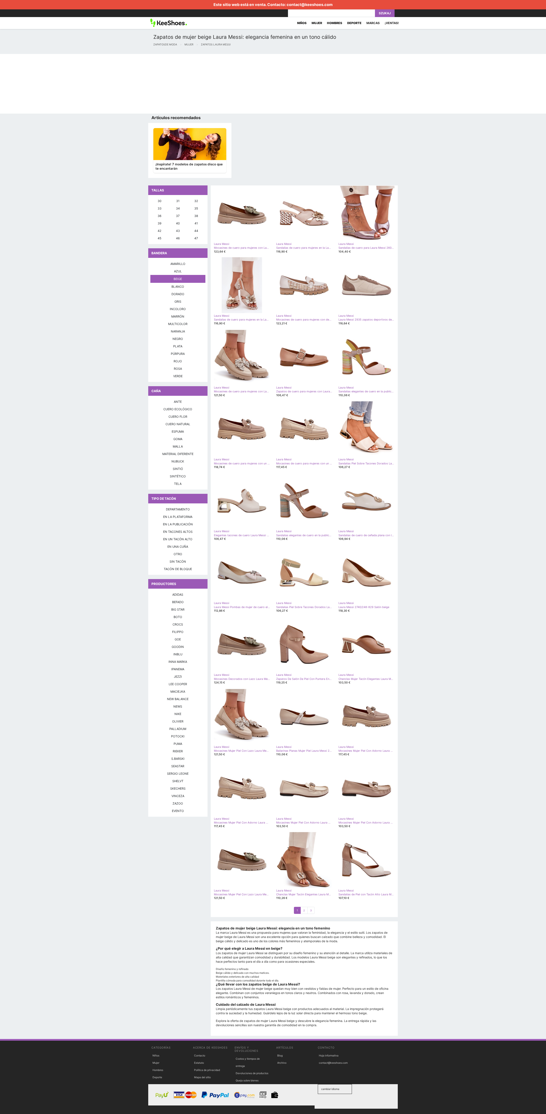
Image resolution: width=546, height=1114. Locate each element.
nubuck (177, 461)
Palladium (177, 729)
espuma (178, 431)
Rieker (178, 751)
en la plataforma (177, 517)
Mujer (155, 1062)
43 (178, 231)
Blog (280, 1055)
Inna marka (177, 661)
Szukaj (385, 13)
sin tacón (178, 561)
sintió (178, 469)
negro (178, 339)
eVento (178, 811)
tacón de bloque (178, 569)
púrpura (178, 353)
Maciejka (177, 691)
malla (178, 446)
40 (178, 223)
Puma (178, 744)
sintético (178, 476)
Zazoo (178, 803)
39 (159, 223)
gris (177, 301)
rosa (178, 368)
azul (178, 271)
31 (178, 201)
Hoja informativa (328, 1055)
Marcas (373, 23)
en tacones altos (178, 531)
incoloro (178, 309)
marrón (177, 316)
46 (178, 238)
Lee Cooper (178, 684)
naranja (178, 331)
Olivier (177, 721)
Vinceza (177, 796)
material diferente (177, 454)
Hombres (157, 1070)
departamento (178, 509)
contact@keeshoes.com (310, 4)
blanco (177, 286)
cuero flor (177, 416)
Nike (177, 714)
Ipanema (177, 669)
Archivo (281, 1062)
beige (178, 279)
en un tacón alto (177, 539)
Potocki (177, 736)
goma (177, 439)
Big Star (177, 609)
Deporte (157, 1077)
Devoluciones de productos (252, 1073)
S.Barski (177, 758)
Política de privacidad (207, 1070)
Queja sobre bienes (247, 1080)
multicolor (177, 324)
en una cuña (177, 546)
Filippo (177, 632)
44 (196, 231)
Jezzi (178, 676)
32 (196, 201)
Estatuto (199, 1062)
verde (178, 376)
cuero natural (178, 424)
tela (178, 483)
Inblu (177, 654)
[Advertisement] (128, 84)
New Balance (178, 699)
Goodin (178, 647)
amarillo (177, 264)
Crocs (178, 624)
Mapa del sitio (202, 1077)
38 (196, 216)
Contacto (199, 1055)
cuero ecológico (177, 409)
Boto (178, 617)
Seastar (177, 766)
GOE (178, 639)
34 (178, 208)
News (177, 706)
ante (178, 401)
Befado (178, 602)
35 (196, 208)
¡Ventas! (392, 23)
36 (159, 216)
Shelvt (177, 781)
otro (178, 554)
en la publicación (178, 524)
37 (178, 216)
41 (196, 223)
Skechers (178, 788)
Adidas (177, 594)
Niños (155, 1055)
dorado (177, 294)
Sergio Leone (178, 773)
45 (159, 238)
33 (159, 208)
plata (177, 346)
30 (159, 201)
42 (159, 231)
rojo (178, 361)
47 (196, 238)
